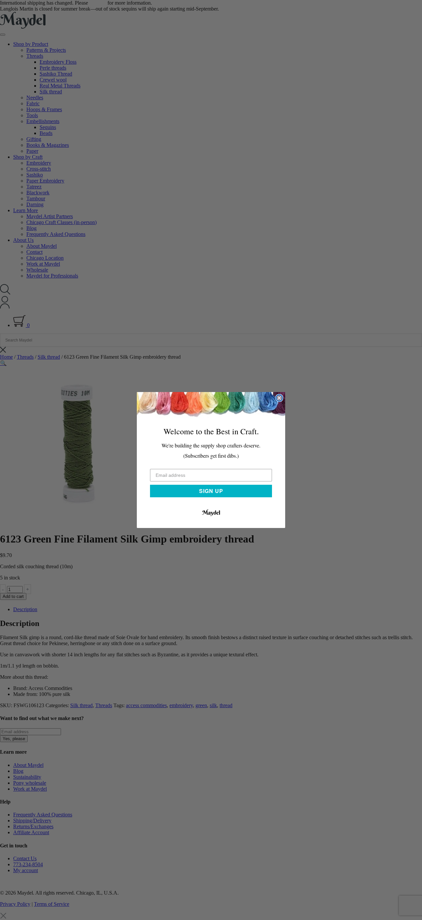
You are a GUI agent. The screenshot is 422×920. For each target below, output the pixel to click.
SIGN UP (211, 491)
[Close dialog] (279, 398)
